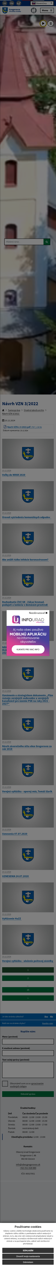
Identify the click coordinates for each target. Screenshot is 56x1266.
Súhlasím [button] (28, 1250)
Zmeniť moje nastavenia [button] (28, 1256)
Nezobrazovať (37, 613)
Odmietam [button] (28, 1262)
